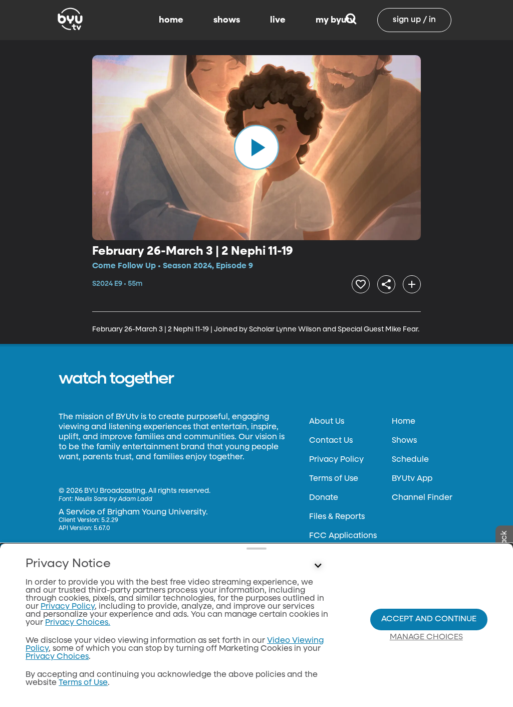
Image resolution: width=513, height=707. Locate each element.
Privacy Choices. (77, 623)
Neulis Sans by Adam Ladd (113, 499)
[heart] (361, 284)
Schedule (410, 460)
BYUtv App (412, 479)
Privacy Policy (336, 460)
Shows (404, 441)
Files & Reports (337, 517)
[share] (386, 284)
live (278, 20)
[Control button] (317, 566)
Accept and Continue (428, 619)
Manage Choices (426, 637)
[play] (256, 147)
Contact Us (331, 441)
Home (403, 422)
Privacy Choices (57, 657)
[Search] (351, 20)
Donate (323, 498)
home (171, 20)
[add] (412, 284)
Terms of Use (333, 479)
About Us (326, 422)
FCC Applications (343, 536)
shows (226, 20)
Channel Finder (422, 498)
